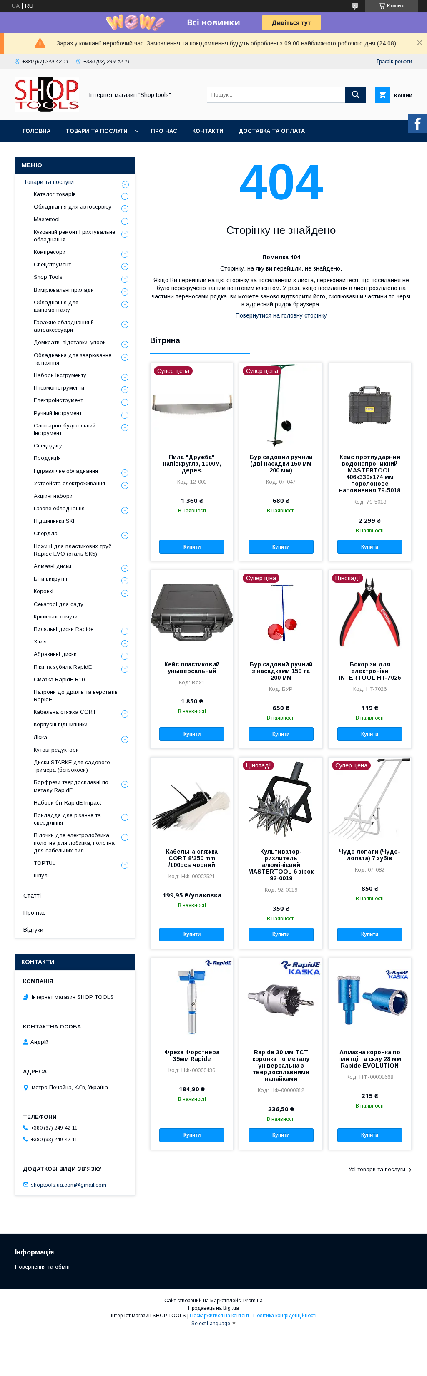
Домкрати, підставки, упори (70, 342)
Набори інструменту (60, 375)
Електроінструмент (58, 400)
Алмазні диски (52, 566)
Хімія (40, 641)
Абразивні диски (55, 654)
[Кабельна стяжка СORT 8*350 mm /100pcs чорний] (192, 799)
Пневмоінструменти (59, 388)
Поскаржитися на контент (219, 1316)
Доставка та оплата (272, 131)
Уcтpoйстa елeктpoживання (69, 483)
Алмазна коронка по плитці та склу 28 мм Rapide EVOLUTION (369, 1059)
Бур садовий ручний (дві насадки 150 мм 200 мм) (281, 464)
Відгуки (33, 929)
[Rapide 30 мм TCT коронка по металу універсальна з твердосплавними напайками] (280, 999)
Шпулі (41, 875)
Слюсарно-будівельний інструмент (64, 429)
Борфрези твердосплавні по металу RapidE (71, 786)
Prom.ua (253, 1301)
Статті (32, 895)
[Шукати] (355, 95)
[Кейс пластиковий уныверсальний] (192, 611)
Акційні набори (53, 496)
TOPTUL (44, 863)
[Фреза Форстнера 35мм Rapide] (192, 999)
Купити (192, 547)
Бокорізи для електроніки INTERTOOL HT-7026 (370, 671)
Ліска (40, 737)
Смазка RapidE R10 (59, 679)
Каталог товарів (55, 194)
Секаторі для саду (58, 604)
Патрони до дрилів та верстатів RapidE (76, 696)
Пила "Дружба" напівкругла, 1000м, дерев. (192, 464)
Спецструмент (52, 264)
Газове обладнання (59, 508)
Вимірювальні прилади (64, 290)
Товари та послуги (96, 131)
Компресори (49, 252)
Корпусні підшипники (61, 724)
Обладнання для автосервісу (72, 207)
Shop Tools (48, 277)
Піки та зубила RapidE (63, 667)
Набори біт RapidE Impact (67, 803)
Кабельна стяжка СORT (65, 712)
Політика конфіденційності (284, 1316)
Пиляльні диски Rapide (63, 629)
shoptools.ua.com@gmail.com (68, 1184)
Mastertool (47, 219)
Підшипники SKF (55, 521)
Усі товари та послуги (377, 1169)
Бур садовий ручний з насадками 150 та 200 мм (281, 671)
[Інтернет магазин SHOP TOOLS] (47, 109)
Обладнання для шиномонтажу (56, 306)
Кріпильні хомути (56, 616)
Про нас (164, 131)
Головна (36, 131)
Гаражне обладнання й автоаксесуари (64, 326)
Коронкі (43, 591)
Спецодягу (48, 445)
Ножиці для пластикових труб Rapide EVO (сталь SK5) (73, 550)
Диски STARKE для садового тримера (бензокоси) (72, 766)
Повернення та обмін (42, 1267)
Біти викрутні (50, 579)
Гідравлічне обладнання (66, 471)
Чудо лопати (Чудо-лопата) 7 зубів (369, 855)
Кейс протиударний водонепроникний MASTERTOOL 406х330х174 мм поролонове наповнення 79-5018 (369, 474)
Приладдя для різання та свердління (67, 819)
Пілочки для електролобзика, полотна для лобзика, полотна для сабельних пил (74, 842)
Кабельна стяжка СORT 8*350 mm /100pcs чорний (192, 858)
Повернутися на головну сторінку (281, 315)
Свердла (46, 533)
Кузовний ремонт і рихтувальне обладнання (74, 236)
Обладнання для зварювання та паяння (72, 359)
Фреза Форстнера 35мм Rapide (191, 1055)
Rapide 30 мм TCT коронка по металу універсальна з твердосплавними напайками (280, 1065)
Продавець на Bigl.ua (213, 1308)
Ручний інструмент (58, 413)
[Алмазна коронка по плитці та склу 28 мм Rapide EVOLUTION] (370, 999)
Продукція (47, 458)
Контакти (208, 131)
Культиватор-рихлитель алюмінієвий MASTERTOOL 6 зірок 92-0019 (281, 865)
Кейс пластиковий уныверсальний (192, 667)
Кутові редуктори (56, 750)
